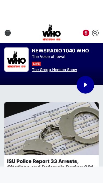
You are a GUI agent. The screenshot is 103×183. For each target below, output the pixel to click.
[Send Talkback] (86, 33)
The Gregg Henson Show (54, 69)
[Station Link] (51, 33)
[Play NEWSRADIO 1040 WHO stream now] (16, 59)
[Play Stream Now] (85, 85)
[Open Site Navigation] (7, 33)
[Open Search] (95, 33)
